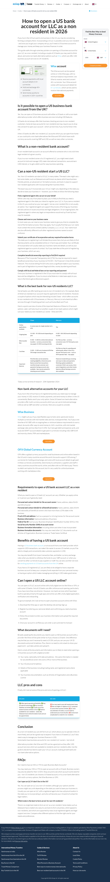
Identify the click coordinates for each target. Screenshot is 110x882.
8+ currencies (56, 88)
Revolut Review (42, 859)
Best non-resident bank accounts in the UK (51, 870)
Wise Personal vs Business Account (49, 863)
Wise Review (41, 851)
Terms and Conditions (80, 863)
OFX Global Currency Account (35, 449)
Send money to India (8, 851)
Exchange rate (77, 4)
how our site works (21, 841)
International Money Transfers (12, 848)
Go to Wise (58, 95)
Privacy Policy (77, 867)
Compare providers (95, 65)
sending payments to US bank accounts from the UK (39, 563)
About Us (76, 848)
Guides (58, 4)
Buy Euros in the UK (8, 863)
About (87, 4)
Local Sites (76, 855)
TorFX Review (41, 855)
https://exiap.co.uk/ (17, 828)
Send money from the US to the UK (12, 855)
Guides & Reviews (43, 848)
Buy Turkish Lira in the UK (10, 870)
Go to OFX (48, 479)
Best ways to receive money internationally (51, 867)
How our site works (79, 870)
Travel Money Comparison (10, 867)
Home (14, 11)
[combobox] (95, 42)
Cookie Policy (77, 859)
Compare (66, 4)
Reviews (49, 4)
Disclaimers (94, 11)
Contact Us (76, 851)
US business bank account (34, 545)
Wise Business (26, 411)
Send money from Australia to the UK (13, 859)
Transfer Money (39, 4)
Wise (59, 56)
